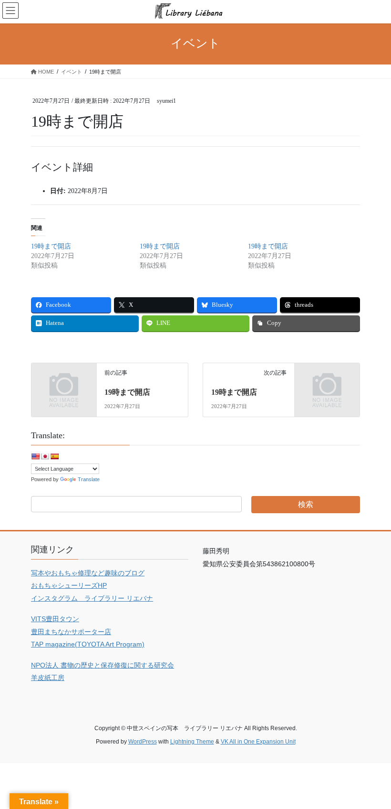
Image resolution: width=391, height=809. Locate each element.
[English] (35, 456)
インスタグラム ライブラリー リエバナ (92, 598)
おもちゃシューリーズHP (69, 585)
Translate (89, 479)
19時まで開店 (51, 246)
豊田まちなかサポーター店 (71, 632)
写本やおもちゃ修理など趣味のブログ (87, 573)
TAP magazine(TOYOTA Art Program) (87, 644)
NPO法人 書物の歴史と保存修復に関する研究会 (102, 665)
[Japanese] (45, 456)
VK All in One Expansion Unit (258, 741)
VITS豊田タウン (55, 619)
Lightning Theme (192, 741)
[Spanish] (54, 456)
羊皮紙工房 (47, 677)
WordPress (142, 741)
